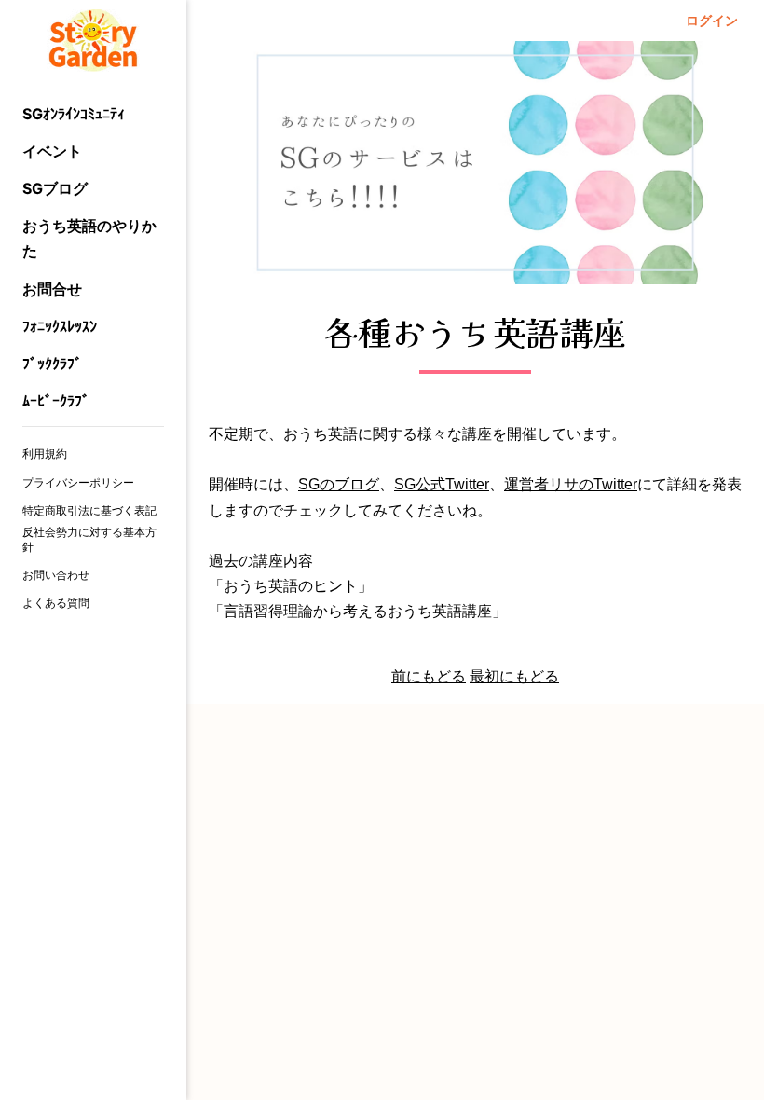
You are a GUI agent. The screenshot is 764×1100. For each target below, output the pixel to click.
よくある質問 (55, 603)
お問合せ (52, 289)
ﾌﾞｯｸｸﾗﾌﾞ (52, 363)
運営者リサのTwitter (570, 484)
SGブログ (55, 188)
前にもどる (428, 676)
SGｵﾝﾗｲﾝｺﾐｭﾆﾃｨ (73, 113)
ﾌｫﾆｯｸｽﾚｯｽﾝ (59, 326)
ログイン (712, 20)
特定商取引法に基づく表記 (89, 510)
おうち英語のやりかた (89, 238)
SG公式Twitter (441, 484)
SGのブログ (338, 484)
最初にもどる (514, 676)
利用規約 (44, 454)
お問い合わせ (55, 575)
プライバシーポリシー (78, 482)
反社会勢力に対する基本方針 (89, 539)
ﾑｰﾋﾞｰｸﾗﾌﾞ (55, 401)
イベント (52, 151)
